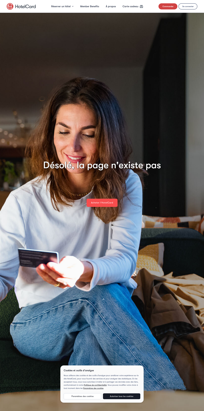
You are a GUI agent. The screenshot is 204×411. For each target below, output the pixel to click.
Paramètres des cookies (93, 388)
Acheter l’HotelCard (102, 202)
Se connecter (188, 6)
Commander (168, 6)
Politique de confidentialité (95, 385)
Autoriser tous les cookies (121, 396)
